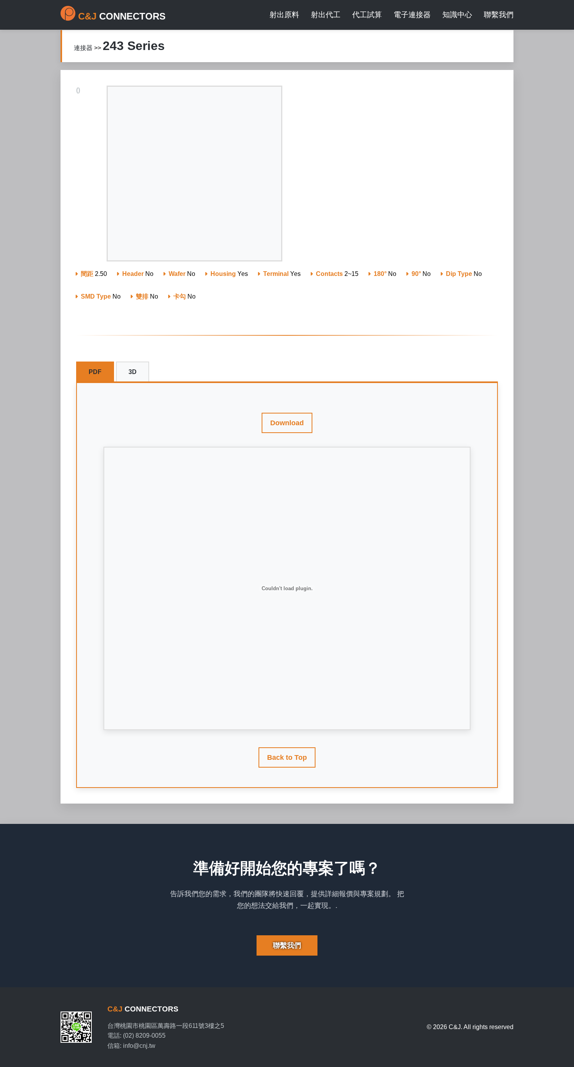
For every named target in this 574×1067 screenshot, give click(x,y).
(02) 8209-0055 (144, 1035)
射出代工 (325, 15)
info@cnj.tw (139, 1045)
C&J (142, 1009)
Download (287, 423)
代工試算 (367, 15)
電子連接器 (412, 15)
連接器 (83, 48)
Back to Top (287, 757)
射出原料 (284, 15)
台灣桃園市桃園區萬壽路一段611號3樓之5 (165, 1025)
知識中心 (457, 15)
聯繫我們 (498, 15)
